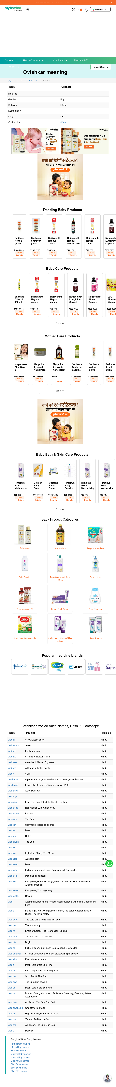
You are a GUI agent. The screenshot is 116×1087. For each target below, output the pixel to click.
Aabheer (12, 762)
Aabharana (14, 745)
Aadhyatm (13, 896)
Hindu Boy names (20, 1047)
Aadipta (12, 942)
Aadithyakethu (15, 1007)
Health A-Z (14, 66)
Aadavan (12, 819)
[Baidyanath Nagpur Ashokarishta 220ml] (73, 225)
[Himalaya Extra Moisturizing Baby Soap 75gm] (106, 470)
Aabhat (12, 756)
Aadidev (12, 919)
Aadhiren (13, 864)
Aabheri (12, 768)
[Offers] (73, 9)
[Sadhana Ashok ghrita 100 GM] (19, 225)
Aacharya (13, 779)
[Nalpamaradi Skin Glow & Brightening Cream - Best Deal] (21, 351)
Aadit (11, 964)
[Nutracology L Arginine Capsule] (75, 284)
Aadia (11, 910)
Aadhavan (13, 841)
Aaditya (12, 1025)
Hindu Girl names (19, 1050)
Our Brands (59, 60)
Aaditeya (12, 982)
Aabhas (12, 751)
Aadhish (12, 870)
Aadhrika (12, 875)
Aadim (11, 930)
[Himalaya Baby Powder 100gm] (70, 470)
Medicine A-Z (81, 60)
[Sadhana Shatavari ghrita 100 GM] (36, 225)
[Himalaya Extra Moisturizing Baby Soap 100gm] (21, 470)
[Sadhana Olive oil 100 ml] (19, 284)
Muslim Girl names (20, 1060)
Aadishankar (14, 953)
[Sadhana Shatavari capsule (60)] (77, 351)
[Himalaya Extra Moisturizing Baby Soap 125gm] (87, 470)
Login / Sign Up (101, 67)
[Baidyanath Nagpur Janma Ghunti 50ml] (54, 225)
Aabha (11, 739)
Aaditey (12, 976)
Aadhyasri (13, 890)
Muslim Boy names (20, 1057)
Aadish (11, 947)
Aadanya (12, 796)
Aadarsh (12, 802)
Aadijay (12, 925)
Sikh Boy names (19, 1067)
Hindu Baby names (20, 1043)
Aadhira (12, 853)
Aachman (13, 785)
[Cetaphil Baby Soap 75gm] (53, 470)
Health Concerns (31, 60)
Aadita (11, 970)
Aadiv (11, 1030)
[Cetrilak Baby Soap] (38, 470)
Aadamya (13, 790)
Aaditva (12, 1019)
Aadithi (11, 993)
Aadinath (12, 936)
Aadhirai (12, 858)
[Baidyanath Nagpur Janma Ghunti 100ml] (92, 225)
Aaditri (11, 1013)
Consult (9, 60)
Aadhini (12, 847)
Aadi (10, 901)
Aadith (11, 987)
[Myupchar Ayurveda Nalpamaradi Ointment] (40, 351)
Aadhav (12, 836)
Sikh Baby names (19, 1064)
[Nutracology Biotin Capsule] (94, 284)
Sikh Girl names (19, 1071)
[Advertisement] (58, 35)
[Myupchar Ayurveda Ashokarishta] (59, 351)
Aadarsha (13, 807)
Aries (63, 122)
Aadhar (12, 830)
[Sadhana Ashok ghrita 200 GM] (94, 351)
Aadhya (12, 881)
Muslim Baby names (21, 1054)
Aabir (11, 773)
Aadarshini (13, 813)
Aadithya (12, 1002)
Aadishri (12, 959)
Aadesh (12, 824)
